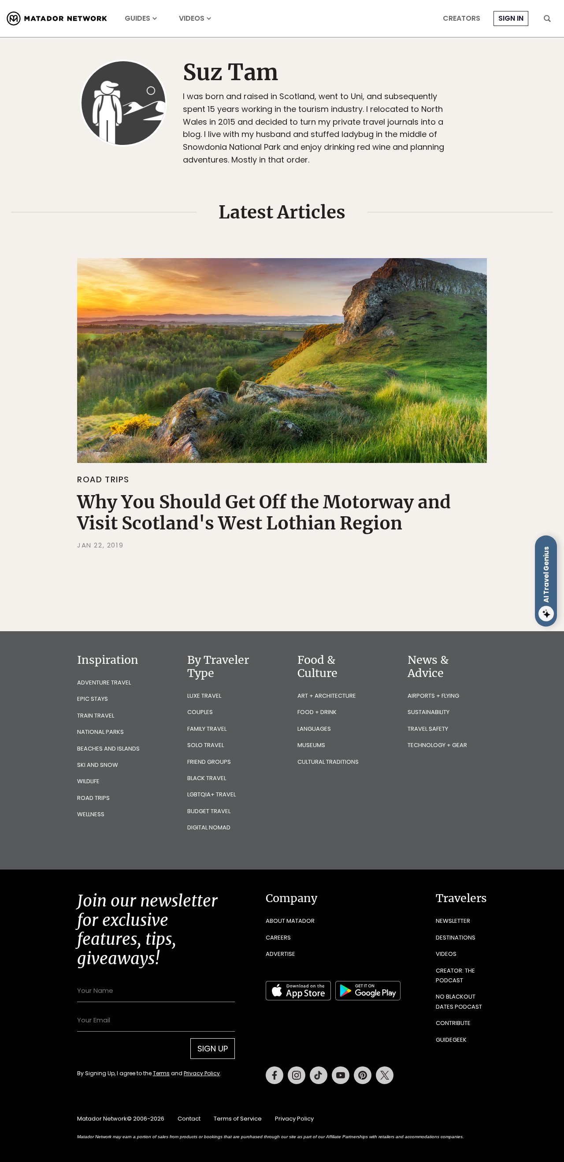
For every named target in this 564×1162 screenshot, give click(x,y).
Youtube (340, 1075)
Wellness (90, 814)
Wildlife (88, 781)
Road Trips (103, 479)
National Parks (100, 732)
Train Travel (95, 715)
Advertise (280, 954)
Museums (311, 745)
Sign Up (212, 1048)
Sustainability (428, 712)
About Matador (290, 921)
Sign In (510, 18)
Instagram (296, 1075)
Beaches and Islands (108, 748)
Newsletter (453, 921)
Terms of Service (238, 1118)
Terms (161, 1073)
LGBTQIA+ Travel (211, 794)
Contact (189, 1118)
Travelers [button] (461, 898)
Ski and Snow (97, 765)
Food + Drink (317, 712)
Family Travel (206, 729)
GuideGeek (451, 1040)
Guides (137, 18)
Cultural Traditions (328, 762)
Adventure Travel (104, 682)
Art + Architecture (326, 696)
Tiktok (318, 1075)
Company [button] (291, 898)
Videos (191, 18)
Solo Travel (205, 745)
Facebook (274, 1075)
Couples (200, 712)
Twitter (384, 1075)
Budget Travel (208, 811)
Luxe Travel (204, 696)
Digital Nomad (208, 827)
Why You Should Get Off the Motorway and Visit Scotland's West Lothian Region (264, 512)
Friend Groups (209, 762)
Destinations (455, 937)
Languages (314, 729)
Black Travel (206, 778)
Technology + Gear (437, 745)
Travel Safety (428, 729)
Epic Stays (92, 699)
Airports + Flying (433, 696)
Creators (461, 18)
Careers (278, 937)
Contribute (453, 1023)
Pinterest (362, 1075)
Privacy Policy (202, 1073)
